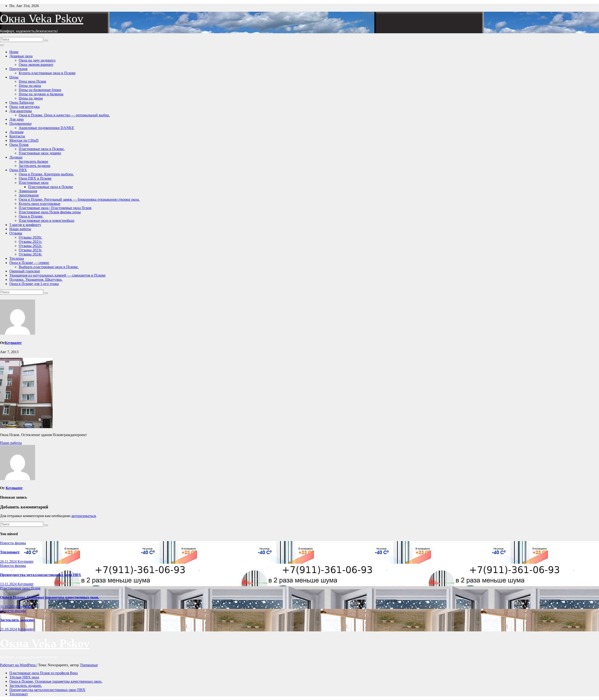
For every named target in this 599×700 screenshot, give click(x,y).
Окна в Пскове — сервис (29, 263)
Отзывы (15, 233)
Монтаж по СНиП (24, 140)
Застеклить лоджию (34, 166)
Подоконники (20, 124)
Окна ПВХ (18, 170)
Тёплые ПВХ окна (24, 677)
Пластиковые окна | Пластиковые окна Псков (55, 208)
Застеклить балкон (33, 161)
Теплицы (16, 258)
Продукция (18, 69)
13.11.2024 (9, 584)
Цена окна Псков (32, 81)
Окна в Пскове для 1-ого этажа (34, 284)
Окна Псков (19, 145)
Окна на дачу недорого (37, 60)
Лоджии (15, 157)
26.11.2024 (9, 561)
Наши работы (20, 229)
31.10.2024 (9, 607)
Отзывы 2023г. (30, 250)
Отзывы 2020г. (30, 237)
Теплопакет (10, 552)
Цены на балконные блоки (40, 90)
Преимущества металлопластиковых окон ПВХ (40, 575)
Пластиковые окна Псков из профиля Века (43, 673)
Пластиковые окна (33, 183)
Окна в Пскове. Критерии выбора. (46, 174)
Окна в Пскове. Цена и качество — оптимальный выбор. (64, 115)
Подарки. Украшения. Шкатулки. (35, 279)
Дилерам (16, 132)
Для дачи (16, 119)
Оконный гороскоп (24, 271)
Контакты (17, 136)
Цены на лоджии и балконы (41, 94)
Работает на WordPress (18, 665)
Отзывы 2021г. (30, 242)
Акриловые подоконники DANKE (46, 128)
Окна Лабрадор (21, 102)
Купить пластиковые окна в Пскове (47, 73)
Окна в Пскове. (31, 216)
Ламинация (28, 191)
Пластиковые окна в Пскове (50, 187)
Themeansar (89, 665)
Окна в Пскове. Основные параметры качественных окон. (49, 597)
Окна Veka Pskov (41, 18)
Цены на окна (30, 86)
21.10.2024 (9, 629)
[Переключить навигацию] (2, 45)
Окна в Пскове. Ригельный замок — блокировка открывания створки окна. (79, 199)
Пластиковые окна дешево (40, 153)
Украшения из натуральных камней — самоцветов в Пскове (57, 275)
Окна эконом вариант (36, 65)
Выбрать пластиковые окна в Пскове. (49, 267)
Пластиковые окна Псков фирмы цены (50, 212)
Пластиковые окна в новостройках (46, 220)
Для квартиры (20, 111)
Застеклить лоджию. (17, 620)
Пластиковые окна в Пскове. (42, 149)
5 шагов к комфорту (25, 225)
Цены (13, 77)
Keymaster (13, 343)
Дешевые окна (21, 56)
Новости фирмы (13, 543)
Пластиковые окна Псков (20, 588)
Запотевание (29, 195)
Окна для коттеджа (24, 107)
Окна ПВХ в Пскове (35, 178)
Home (13, 52)
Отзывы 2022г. (30, 246)
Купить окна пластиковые (39, 204)
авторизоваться (83, 516)
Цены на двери (31, 98)
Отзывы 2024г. (30, 254)
